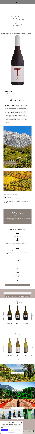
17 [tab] (25, 358)
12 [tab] (19, 358)
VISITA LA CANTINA (17, 390)
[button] (21, 422)
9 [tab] (22, 327)
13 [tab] (20, 358)
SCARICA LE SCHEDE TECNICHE (17, 285)
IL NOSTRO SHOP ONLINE (17, 417)
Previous (2, 315)
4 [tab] (8, 358)
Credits (28, 431)
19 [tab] (28, 358)
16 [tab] (24, 358)
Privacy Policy (13, 432)
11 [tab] (17, 358)
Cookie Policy (25, 431)
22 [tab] (17, 359)
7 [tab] (19, 327)
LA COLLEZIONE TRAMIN (17, 407)
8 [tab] (21, 327)
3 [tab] (14, 327)
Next (32, 315)
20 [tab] (29, 358)
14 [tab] (21, 358)
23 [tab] (18, 359)
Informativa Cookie (10, 432)
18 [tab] (26, 358)
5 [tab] (17, 327)
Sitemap (30, 431)
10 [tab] (23, 327)
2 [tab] (13, 327)
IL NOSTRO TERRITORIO (17, 373)
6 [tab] (18, 327)
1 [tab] (12, 327)
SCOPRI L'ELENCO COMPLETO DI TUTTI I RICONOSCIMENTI (17, 296)
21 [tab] (30, 358)
